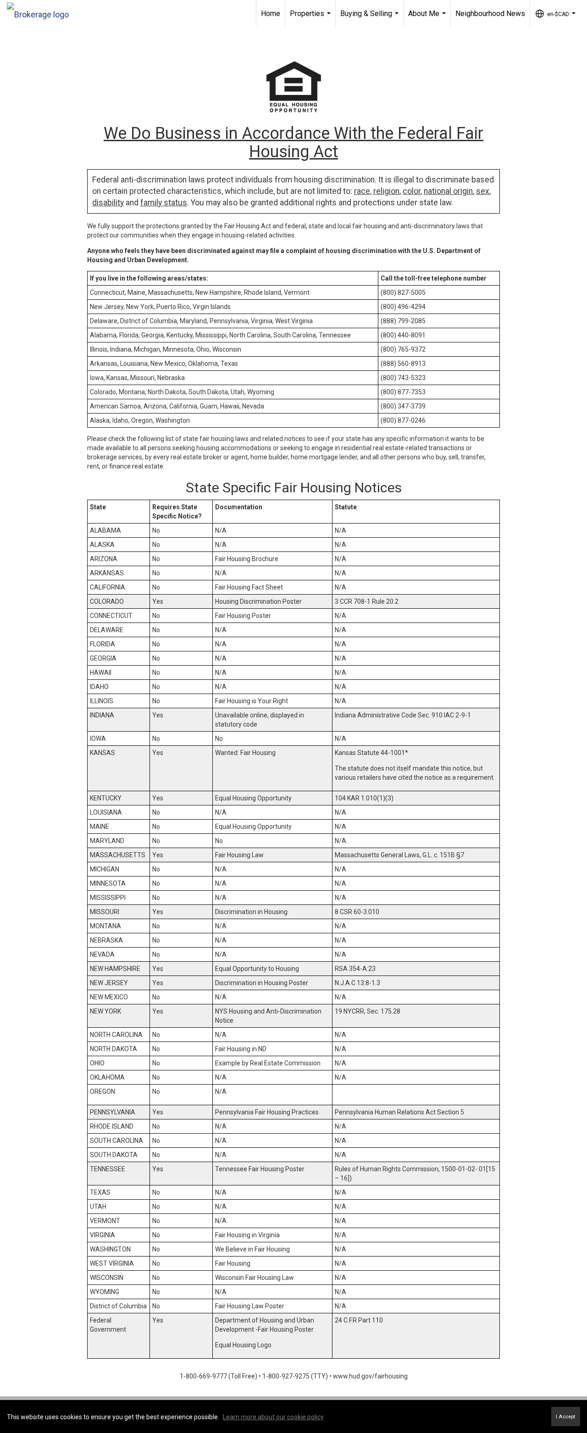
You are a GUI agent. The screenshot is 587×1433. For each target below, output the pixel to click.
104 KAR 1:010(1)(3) (364, 798)
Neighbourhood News (490, 13)
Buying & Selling (370, 18)
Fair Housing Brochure (246, 558)
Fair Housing (232, 1263)
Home (270, 13)
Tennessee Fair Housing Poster (260, 1169)
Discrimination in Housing (251, 911)
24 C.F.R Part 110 (359, 1320)
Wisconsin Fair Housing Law (254, 1277)
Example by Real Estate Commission (268, 1063)
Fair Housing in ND (240, 1049)
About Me (428, 18)
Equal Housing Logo (243, 1345)
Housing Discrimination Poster (258, 601)
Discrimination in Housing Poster (261, 983)
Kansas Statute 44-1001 (370, 752)
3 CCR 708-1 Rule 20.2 (367, 601)
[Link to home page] (42, 12)
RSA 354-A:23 (355, 968)
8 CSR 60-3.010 (357, 911)
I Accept (566, 1416)
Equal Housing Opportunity (253, 798)
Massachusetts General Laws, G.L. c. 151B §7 (399, 855)
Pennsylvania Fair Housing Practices (267, 1112)
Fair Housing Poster (243, 615)
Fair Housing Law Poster (249, 1306)
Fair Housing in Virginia (247, 1235)
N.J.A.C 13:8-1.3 (357, 983)
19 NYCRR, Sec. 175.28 (367, 1011)
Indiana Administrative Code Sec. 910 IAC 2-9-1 (403, 715)
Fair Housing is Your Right (251, 701)
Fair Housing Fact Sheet (249, 587)
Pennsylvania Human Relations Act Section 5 (399, 1112)
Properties (311, 18)
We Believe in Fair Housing (252, 1249)
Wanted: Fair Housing (245, 752)
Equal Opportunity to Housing (257, 968)
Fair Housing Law (239, 855)
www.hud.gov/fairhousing (370, 1376)
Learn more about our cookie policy (273, 1417)
